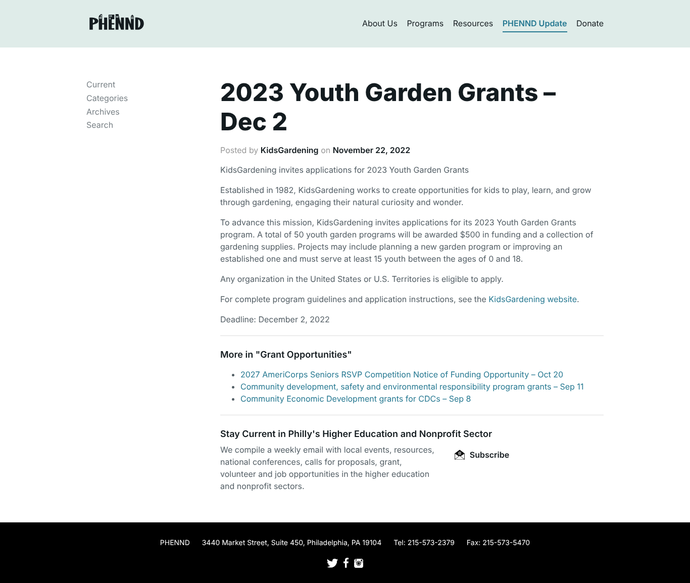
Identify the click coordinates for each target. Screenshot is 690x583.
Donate (590, 23)
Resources (473, 23)
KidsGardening (290, 150)
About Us (380, 23)
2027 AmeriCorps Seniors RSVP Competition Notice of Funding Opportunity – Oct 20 (401, 374)
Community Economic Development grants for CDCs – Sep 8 (355, 399)
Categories (107, 98)
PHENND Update (535, 23)
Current (100, 84)
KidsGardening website (532, 299)
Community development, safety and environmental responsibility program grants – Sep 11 (411, 386)
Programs (425, 23)
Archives (103, 112)
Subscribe (488, 455)
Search (99, 125)
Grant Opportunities (303, 355)
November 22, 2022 (372, 150)
